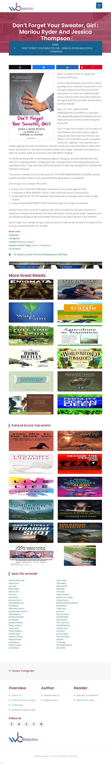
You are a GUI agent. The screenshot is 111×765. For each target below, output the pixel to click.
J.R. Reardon (14, 619)
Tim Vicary (60, 591)
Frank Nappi (14, 589)
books (29, 254)
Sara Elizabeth (62, 617)
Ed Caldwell (13, 605)
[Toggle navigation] (99, 5)
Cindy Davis (61, 608)
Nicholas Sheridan (16, 617)
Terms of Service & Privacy (23, 700)
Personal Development (45, 254)
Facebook (14, 234)
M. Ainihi (59, 639)
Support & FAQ (50, 700)
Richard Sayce (14, 634)
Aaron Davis (61, 580)
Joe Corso (60, 611)
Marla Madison (15, 614)
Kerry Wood (14, 628)
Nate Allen (60, 589)
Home (55, 44)
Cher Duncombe (63, 636)
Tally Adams (61, 583)
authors (21, 254)
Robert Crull (13, 591)
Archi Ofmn (61, 648)
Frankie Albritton (63, 625)
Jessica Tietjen (62, 634)
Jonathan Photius (16, 622)
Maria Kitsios (14, 642)
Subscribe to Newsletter (87, 695)
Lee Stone (60, 631)
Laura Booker (62, 619)
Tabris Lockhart (15, 625)
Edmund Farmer (15, 639)
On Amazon (15, 248)
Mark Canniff (61, 586)
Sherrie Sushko (62, 594)
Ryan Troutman (62, 614)
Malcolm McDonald (16, 580)
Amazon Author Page (19, 245)
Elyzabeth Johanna (64, 645)
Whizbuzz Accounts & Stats (23, 710)
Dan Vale (12, 586)
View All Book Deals (85, 700)
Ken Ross (13, 594)
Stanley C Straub (15, 636)
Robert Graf (14, 583)
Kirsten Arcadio (15, 645)
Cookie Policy (17, 705)
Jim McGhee (13, 597)
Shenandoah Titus (16, 603)
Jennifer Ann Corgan (64, 597)
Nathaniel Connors (16, 608)
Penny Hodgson (15, 631)
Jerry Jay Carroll (15, 600)
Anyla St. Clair (62, 628)
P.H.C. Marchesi (62, 622)
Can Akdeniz (14, 648)
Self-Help (62, 254)
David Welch (61, 605)
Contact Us (16, 695)
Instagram (14, 238)
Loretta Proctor (62, 600)
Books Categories (23, 670)
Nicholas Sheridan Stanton (67, 603)
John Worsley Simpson (18, 611)
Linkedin (13, 241)
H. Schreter (61, 642)
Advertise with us (51, 695)
